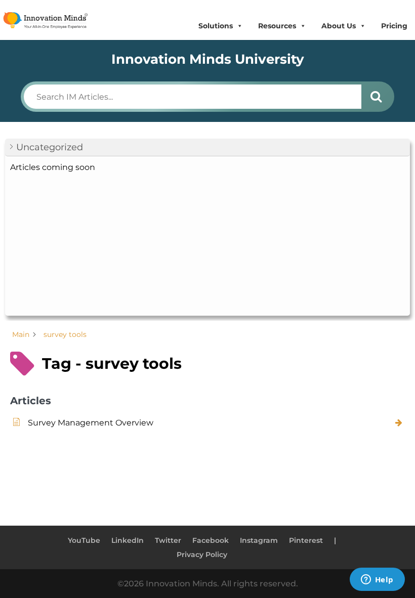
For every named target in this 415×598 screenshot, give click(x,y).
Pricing (394, 25)
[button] (207, 147)
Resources (277, 25)
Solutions (215, 25)
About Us (338, 25)
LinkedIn (127, 540)
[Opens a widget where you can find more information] (377, 580)
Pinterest (306, 540)
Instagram (259, 540)
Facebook (210, 540)
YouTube (84, 540)
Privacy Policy (202, 554)
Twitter (168, 540)
